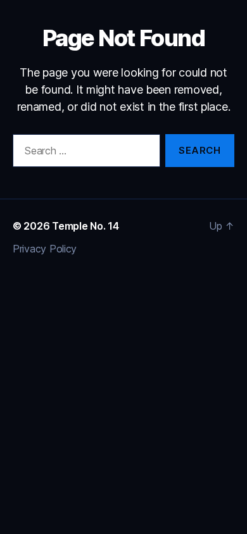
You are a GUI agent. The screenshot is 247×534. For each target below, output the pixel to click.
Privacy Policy (45, 248)
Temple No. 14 (85, 226)
